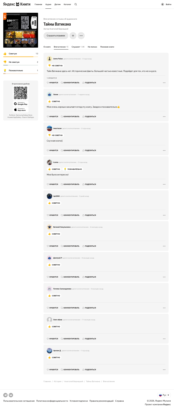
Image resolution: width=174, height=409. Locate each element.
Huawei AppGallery (14, 117)
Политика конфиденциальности (52, 401)
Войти (168, 4)
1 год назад (85, 351)
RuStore (12, 115)
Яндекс (167, 404)
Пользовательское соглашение (19, 401)
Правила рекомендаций (101, 401)
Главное (38, 4)
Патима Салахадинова (62, 289)
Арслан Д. (57, 351)
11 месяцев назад (88, 320)
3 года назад (87, 59)
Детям (57, 4)
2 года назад (86, 128)
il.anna (55, 162)
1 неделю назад (83, 95)
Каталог (67, 4)
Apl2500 (56, 196)
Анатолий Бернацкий (58, 29)
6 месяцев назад (96, 227)
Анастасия (57, 128)
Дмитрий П (57, 258)
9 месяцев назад (88, 258)
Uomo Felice (58, 59)
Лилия (55, 95)
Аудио (48, 4)
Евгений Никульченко (62, 227)
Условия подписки (79, 401)
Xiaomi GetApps (28, 117)
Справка (119, 401)
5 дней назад (84, 196)
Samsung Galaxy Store (24, 115)
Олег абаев (57, 320)
